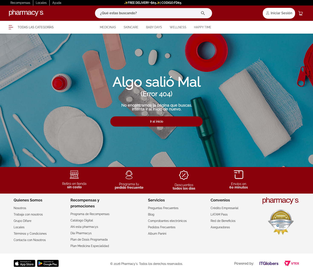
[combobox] (153, 13)
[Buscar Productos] (204, 13)
